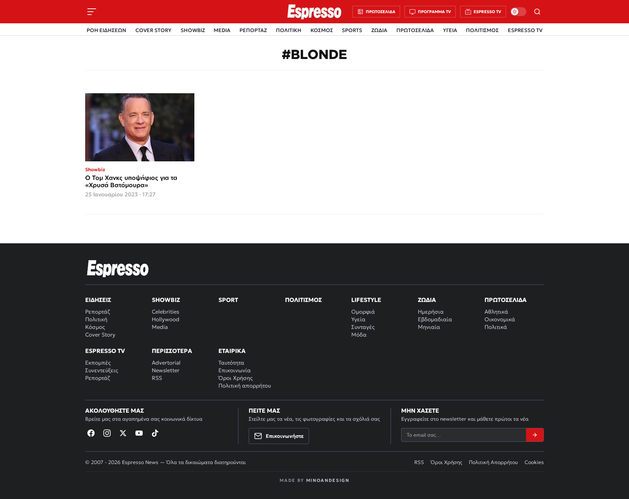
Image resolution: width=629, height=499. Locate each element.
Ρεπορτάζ (97, 311)
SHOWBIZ (193, 30)
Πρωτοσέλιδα (505, 299)
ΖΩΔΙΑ (379, 30)
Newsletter (165, 370)
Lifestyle (366, 299)
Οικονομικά (499, 319)
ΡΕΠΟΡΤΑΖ (253, 30)
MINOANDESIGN (327, 480)
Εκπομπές (98, 362)
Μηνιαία (429, 326)
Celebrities (165, 311)
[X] (123, 433)
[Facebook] (91, 433)
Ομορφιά (363, 311)
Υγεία (358, 319)
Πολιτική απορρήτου (244, 385)
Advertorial (166, 362)
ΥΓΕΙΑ (450, 30)
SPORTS (352, 30)
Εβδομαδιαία (435, 319)
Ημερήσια (431, 311)
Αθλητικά (496, 311)
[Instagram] (107, 433)
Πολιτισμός (303, 299)
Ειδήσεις (98, 299)
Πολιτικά (495, 326)
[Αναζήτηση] (537, 11)
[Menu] (91, 11)
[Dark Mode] (518, 11)
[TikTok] (155, 433)
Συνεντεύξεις (101, 370)
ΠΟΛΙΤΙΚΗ (288, 30)
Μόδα (359, 334)
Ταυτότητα (231, 362)
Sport (228, 299)
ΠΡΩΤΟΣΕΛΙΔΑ (415, 30)
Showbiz (166, 299)
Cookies (534, 462)
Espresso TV (105, 350)
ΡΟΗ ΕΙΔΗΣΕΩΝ (106, 30)
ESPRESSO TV (525, 30)
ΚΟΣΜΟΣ (321, 30)
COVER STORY (153, 30)
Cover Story (100, 334)
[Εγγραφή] (534, 434)
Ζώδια (427, 299)
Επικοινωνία (234, 370)
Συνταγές (363, 326)
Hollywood (165, 319)
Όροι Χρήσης (235, 377)
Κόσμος (95, 326)
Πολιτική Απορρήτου (493, 462)
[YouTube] (139, 433)
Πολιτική (96, 319)
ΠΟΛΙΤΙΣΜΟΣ (482, 30)
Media (160, 326)
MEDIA (222, 30)
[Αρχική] (118, 268)
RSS (157, 377)
